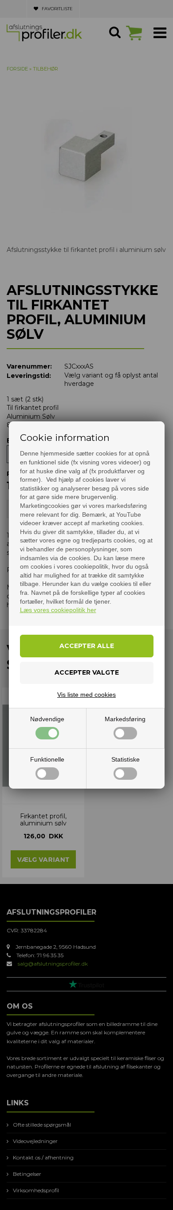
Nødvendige (47, 719)
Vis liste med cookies (86, 694)
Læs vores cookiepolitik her (58, 609)
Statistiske (125, 759)
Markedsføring (125, 719)
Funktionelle (47, 759)
